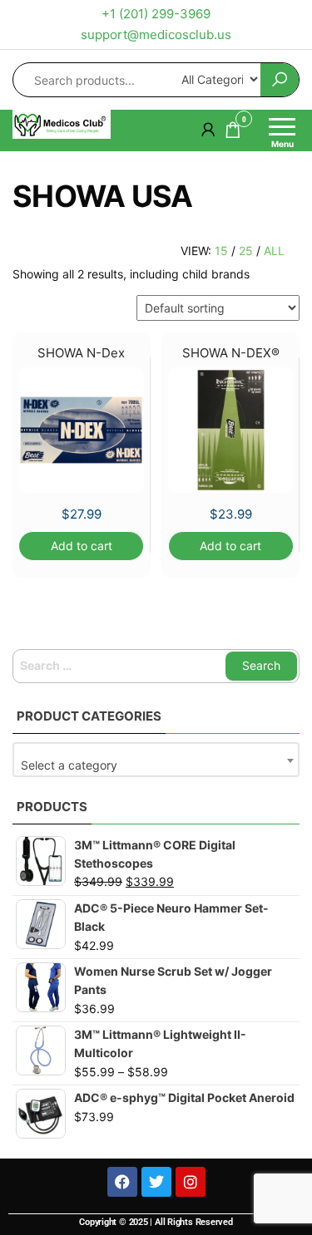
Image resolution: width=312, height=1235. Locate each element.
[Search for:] (156, 665)
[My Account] (208, 129)
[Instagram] (191, 1182)
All (274, 251)
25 (246, 251)
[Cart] (233, 132)
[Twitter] (156, 1182)
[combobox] (156, 759)
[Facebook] (122, 1182)
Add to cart (81, 546)
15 (221, 251)
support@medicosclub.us (156, 34)
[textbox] (156, 765)
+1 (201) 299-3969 (156, 14)
